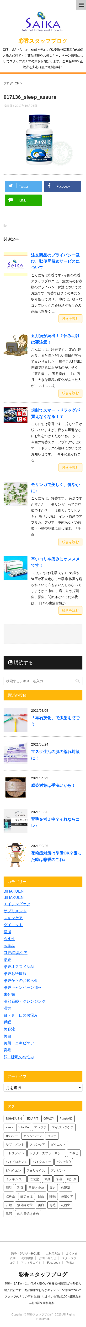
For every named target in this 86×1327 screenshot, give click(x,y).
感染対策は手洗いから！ (53, 785)
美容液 (9, 1029)
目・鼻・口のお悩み (21, 1015)
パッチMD (64, 1162)
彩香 (7, 960)
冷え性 (9, 939)
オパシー (12, 1136)
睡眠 (7, 1022)
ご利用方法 (53, 1253)
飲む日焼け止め (28, 1213)
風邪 (9, 1213)
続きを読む (70, 318)
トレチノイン (15, 1153)
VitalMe (23, 1127)
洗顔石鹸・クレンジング (25, 1001)
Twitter (70, 1262)
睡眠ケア (67, 1196)
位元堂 (34, 1179)
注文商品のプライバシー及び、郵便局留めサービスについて (55, 261)
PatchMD (65, 1118)
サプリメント (15, 911)
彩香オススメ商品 (19, 967)
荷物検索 (27, 1258)
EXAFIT (32, 1118)
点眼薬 (65, 1188)
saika (9, 1127)
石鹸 (9, 1205)
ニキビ (73, 1153)
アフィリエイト (31, 1262)
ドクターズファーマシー (47, 1153)
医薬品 (9, 946)
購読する (22, 662)
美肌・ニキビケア (19, 1043)
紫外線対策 (25, 1205)
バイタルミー (42, 1162)
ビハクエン (13, 1170)
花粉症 (65, 1205)
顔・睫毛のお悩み (19, 1057)
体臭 (47, 1179)
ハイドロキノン (16, 1162)
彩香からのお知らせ (21, 980)
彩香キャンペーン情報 (23, 987)
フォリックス (36, 1170)
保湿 (7, 932)
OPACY (48, 1118)
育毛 (7, 1050)
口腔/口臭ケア (15, 953)
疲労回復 (26, 1196)
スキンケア (13, 918)
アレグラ (40, 1127)
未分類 (9, 994)
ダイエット (13, 925)
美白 (7, 1036)
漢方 (7, 1008)
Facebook (53, 1262)
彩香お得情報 (15, 974)
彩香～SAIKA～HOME (25, 1253)
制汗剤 (71, 1179)
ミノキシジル (15, 1179)
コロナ (52, 1136)
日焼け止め (36, 1188)
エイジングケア (17, 904)
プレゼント (58, 1170)
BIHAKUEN (14, 891)
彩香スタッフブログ (43, 41)
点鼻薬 (10, 1196)
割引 (9, 1188)
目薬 (41, 1196)
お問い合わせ (47, 1258)
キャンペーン (32, 1136)
